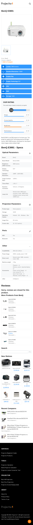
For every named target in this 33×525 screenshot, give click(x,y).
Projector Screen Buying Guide (10, 485)
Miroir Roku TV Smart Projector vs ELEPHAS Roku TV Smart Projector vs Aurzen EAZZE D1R (18, 427)
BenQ (21, 295)
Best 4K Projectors (6, 479)
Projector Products (6, 456)
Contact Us (11, 517)
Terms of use (5, 499)
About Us (4, 494)
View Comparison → (12, 413)
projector (9, 60)
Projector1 (15, 515)
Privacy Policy (5, 497)
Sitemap (4, 517)
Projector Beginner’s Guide (9, 453)
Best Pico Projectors (7, 482)
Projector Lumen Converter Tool (10, 470)
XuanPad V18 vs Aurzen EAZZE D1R (17, 418)
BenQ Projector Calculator (9, 467)
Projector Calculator (7, 465)
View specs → (12, 302)
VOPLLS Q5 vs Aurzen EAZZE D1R (16, 411)
